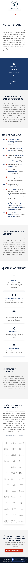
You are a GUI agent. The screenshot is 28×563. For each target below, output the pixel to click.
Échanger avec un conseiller (14, 550)
